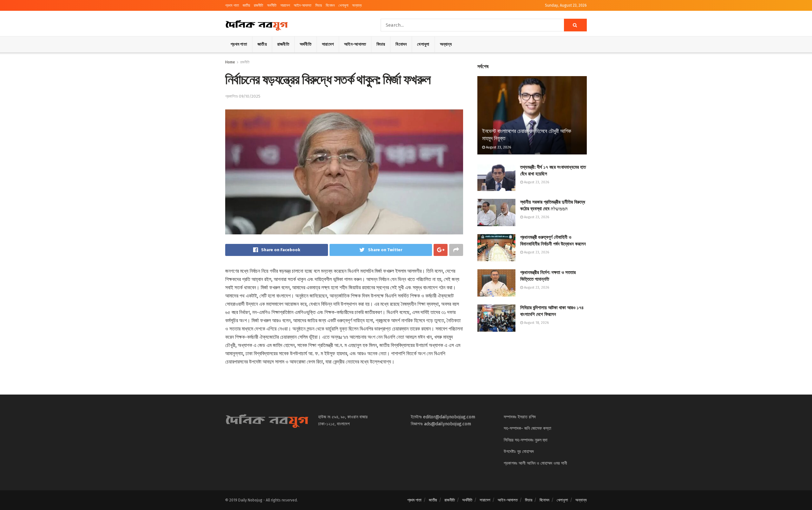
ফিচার (318, 5)
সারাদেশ (285, 5)
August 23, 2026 (498, 147)
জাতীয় (246, 5)
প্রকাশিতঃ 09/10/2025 (242, 96)
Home (230, 62)
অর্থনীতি (272, 5)
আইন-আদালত (302, 5)
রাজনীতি (258, 5)
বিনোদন (330, 5)
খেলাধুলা (343, 5)
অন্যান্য (357, 5)
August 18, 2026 (536, 323)
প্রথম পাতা (232, 5)
